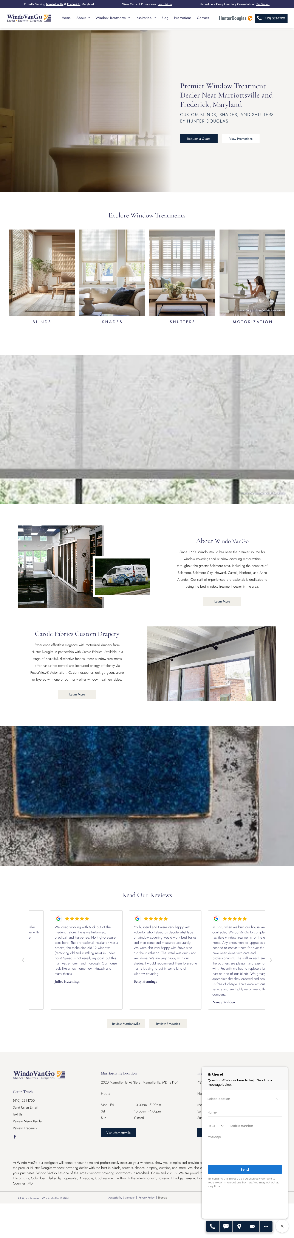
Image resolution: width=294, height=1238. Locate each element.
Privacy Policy (147, 1198)
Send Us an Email (25, 1107)
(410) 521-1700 (24, 1100)
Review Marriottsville (27, 1121)
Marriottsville (54, 4)
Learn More (165, 4)
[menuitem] (66, 17)
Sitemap (162, 1198)
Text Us (17, 1114)
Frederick (73, 4)
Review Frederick (25, 1128)
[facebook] (15, 1137)
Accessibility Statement (121, 1198)
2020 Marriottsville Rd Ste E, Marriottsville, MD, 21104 (139, 1082)
